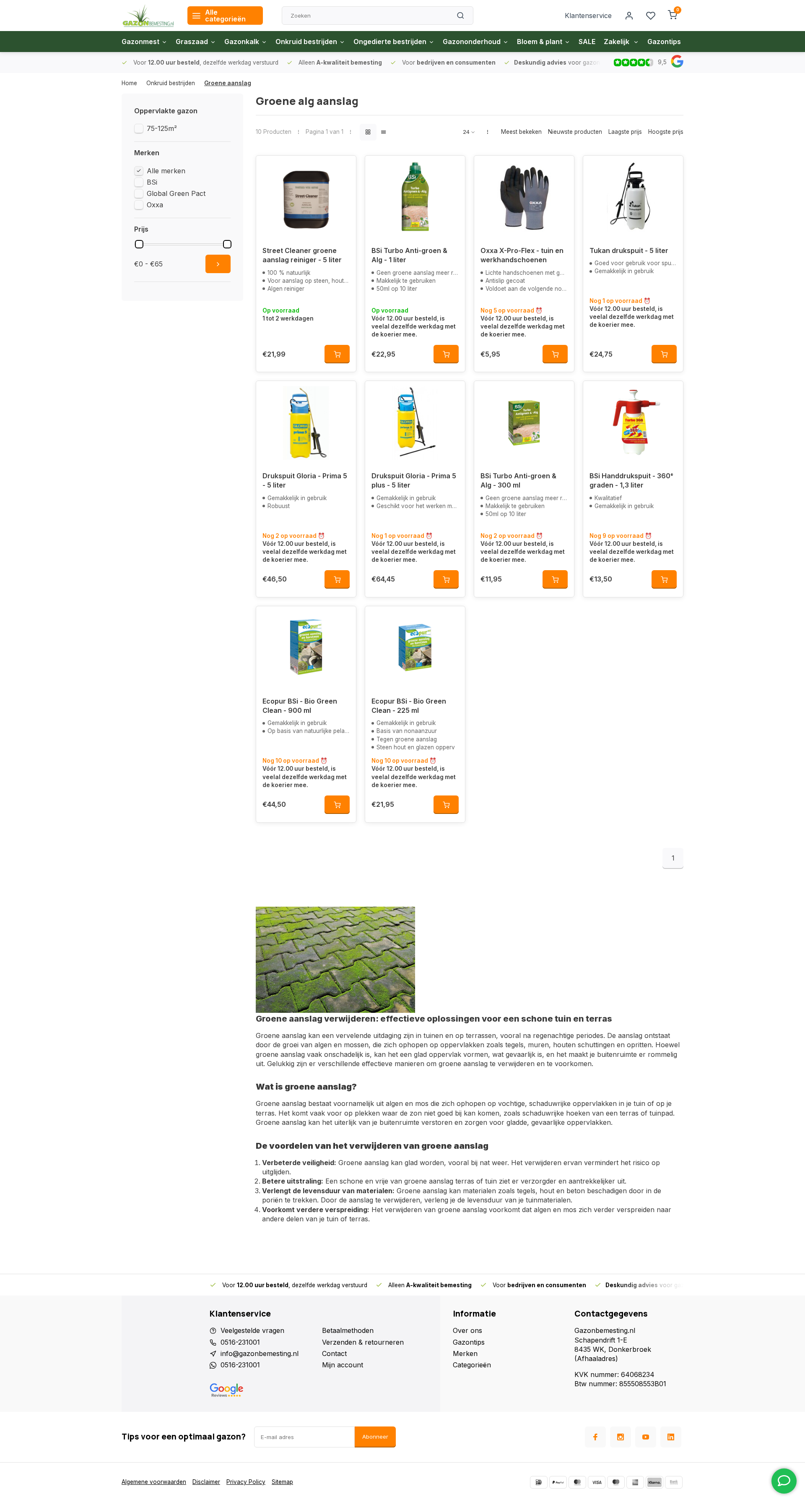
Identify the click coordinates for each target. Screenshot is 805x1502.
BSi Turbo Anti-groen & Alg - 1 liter (409, 255)
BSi (152, 182)
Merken (465, 1353)
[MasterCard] (577, 1482)
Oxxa (155, 205)
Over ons (467, 1330)
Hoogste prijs (665, 131)
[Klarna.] (654, 1482)
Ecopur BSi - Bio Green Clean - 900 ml (299, 705)
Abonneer (375, 1436)
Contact (334, 1353)
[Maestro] (616, 1482)
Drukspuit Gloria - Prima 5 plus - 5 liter (413, 480)
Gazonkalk (241, 41)
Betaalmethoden (348, 1330)
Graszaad (192, 41)
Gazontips (664, 41)
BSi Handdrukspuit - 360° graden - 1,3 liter (631, 480)
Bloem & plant (539, 41)
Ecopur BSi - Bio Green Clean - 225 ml (408, 705)
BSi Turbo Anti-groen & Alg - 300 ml (518, 480)
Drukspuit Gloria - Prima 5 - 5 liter (304, 480)
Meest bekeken (521, 131)
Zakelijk (617, 41)
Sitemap (282, 1482)
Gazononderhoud (472, 41)
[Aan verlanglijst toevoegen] (343, 168)
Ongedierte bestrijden (389, 41)
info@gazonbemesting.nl (260, 1353)
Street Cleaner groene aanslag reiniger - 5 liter (302, 255)
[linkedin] (670, 1436)
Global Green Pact (176, 193)
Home (129, 83)
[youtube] (645, 1436)
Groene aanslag (227, 83)
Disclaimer (206, 1482)
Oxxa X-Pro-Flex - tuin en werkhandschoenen (522, 255)
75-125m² (162, 128)
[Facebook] (595, 1436)
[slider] (139, 244)
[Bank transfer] (674, 1482)
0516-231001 (240, 1342)
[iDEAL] (539, 1482)
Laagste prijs (625, 131)
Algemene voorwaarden (154, 1482)
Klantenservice (588, 15)
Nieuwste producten (575, 131)
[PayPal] (558, 1482)
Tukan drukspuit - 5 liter (628, 250)
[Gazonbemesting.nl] (148, 15)
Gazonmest (140, 41)
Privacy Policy (245, 1482)
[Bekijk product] (337, 354)
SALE (587, 41)
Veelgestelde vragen (252, 1330)
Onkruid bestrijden (306, 41)
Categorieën (472, 1365)
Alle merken (166, 171)
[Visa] (596, 1482)
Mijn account (342, 1365)
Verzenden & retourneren (363, 1342)
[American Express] (635, 1482)
